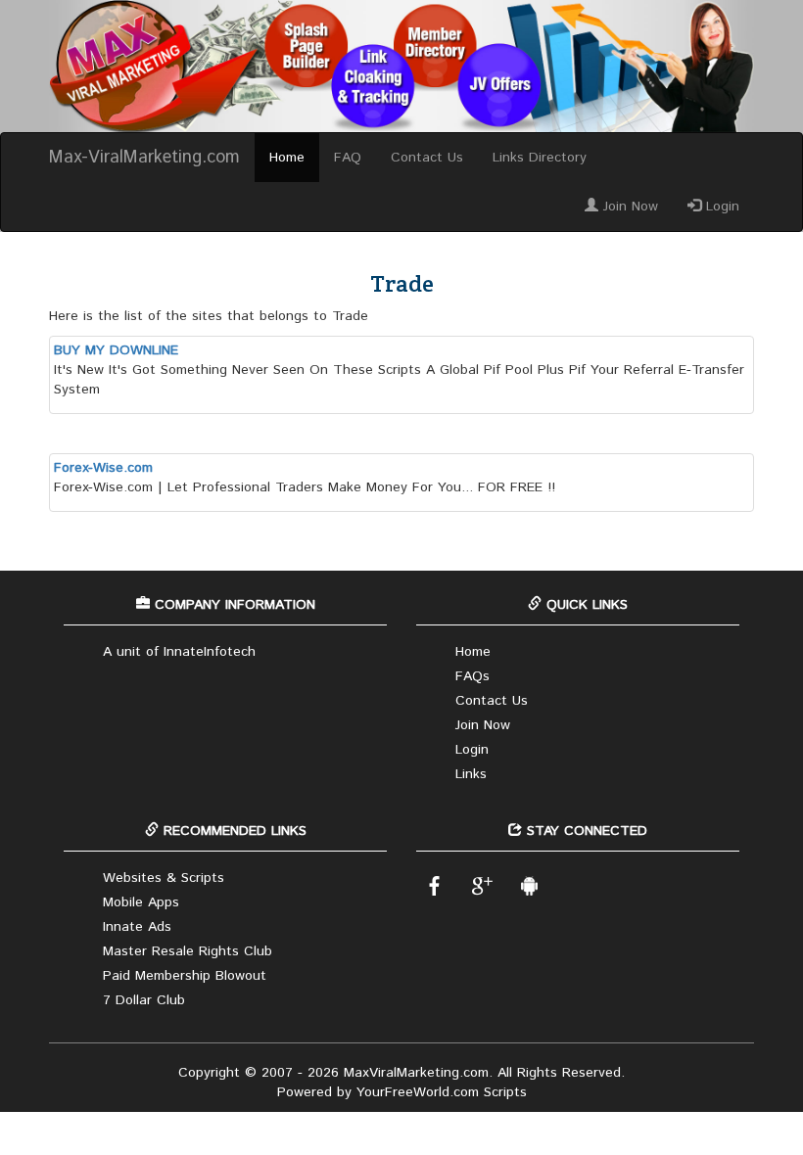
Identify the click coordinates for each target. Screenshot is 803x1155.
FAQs (472, 676)
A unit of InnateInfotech (179, 652)
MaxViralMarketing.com (416, 1073)
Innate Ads (137, 927)
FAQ (347, 157)
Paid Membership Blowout (184, 976)
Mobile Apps (141, 902)
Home (287, 157)
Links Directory (540, 157)
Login (720, 206)
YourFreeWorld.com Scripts (441, 1092)
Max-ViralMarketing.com (144, 157)
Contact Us (427, 157)
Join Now (628, 206)
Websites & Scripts (163, 878)
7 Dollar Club (144, 1000)
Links (471, 774)
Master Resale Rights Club (187, 951)
